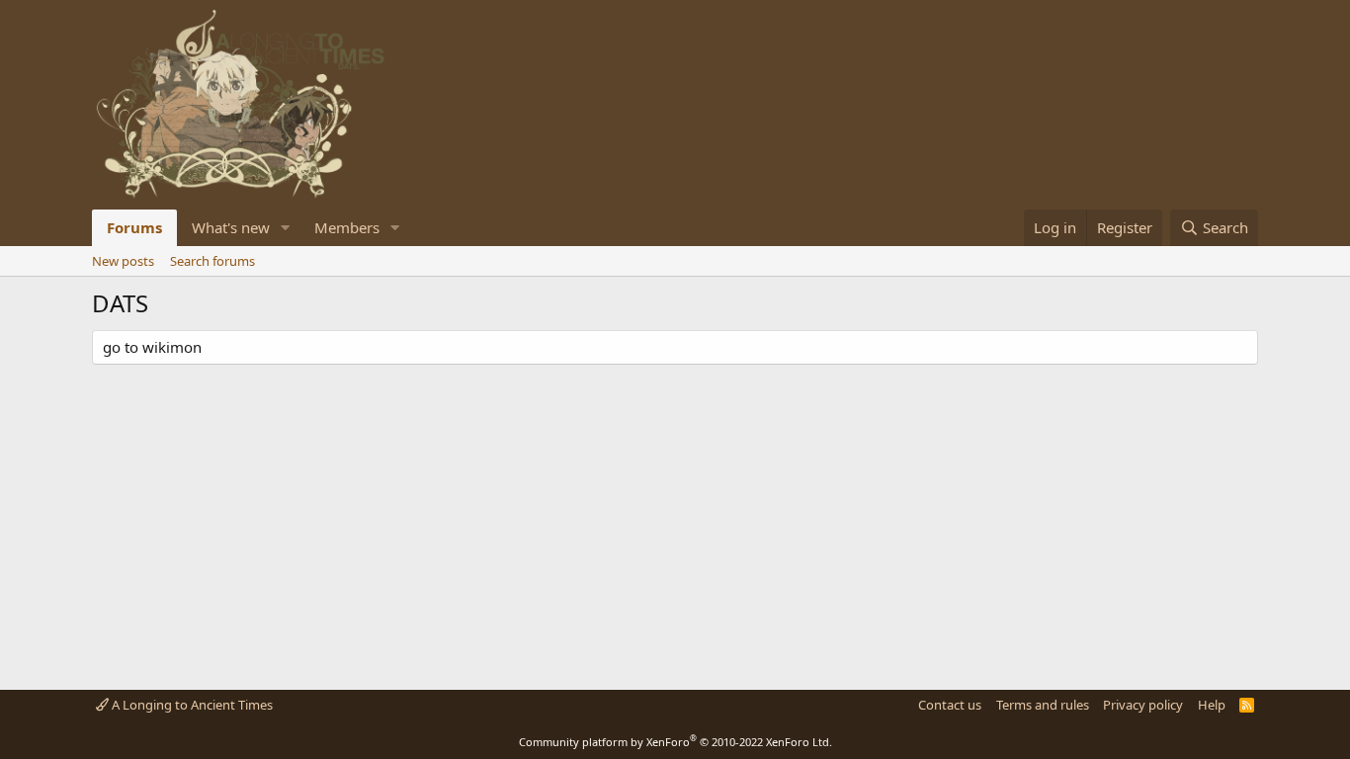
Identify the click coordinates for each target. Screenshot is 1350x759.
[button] (285, 228)
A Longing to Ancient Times (191, 705)
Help (1211, 705)
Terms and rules (1042, 705)
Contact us (949, 705)
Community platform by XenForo (675, 741)
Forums (134, 227)
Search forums (212, 261)
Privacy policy (1143, 705)
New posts (123, 261)
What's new (231, 227)
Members (347, 227)
